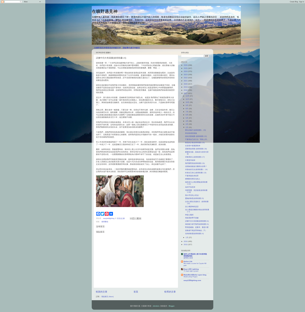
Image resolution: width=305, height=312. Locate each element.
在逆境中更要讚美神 (192, 146)
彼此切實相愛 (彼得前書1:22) (196, 136)
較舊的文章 (170, 291)
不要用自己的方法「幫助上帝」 (196, 139)
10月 (188, 102)
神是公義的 (189, 215)
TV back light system (191, 271)
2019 (186, 87)
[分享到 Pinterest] (140, 218)
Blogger (171, 306)
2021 (186, 81)
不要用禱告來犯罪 (191, 176)
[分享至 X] (135, 218)
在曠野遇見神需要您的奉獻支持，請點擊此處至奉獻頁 (117, 48)
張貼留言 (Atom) (107, 296)
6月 (187, 115)
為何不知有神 (190, 187)
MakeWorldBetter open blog (195, 275)
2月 (187, 127)
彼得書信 (105, 222)
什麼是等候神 (190, 160)
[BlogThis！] (133, 218)
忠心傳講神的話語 (191, 206)
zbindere (156, 306)
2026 (186, 65)
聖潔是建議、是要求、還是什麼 (196, 227)
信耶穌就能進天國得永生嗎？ (196, 166)
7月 (187, 112)
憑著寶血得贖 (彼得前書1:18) (196, 149)
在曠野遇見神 (104, 11)
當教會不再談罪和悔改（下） (196, 230)
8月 (187, 109)
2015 (186, 244)
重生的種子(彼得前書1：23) (195, 130)
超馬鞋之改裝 (188, 258)
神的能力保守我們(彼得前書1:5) (197, 224)
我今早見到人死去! (192, 195)
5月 (187, 118)
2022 (186, 78)
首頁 (136, 291)
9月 (187, 105)
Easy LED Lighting (191, 269)
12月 (188, 96)
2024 (186, 71)
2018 (186, 90)
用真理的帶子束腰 (191, 218)
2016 (186, 241)
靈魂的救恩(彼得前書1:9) (194, 198)
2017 (186, 93)
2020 (186, 84)
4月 (187, 121)
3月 (187, 124)
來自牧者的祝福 (191, 133)
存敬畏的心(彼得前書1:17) (195, 157)
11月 (187, 99)
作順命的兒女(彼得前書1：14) (196, 169)
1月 (187, 237)
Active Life (188, 261)
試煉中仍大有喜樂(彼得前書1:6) (197, 221)
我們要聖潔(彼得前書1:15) (195, 163)
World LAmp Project (190, 277)
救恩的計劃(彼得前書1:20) (195, 143)
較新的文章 (101, 291)
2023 (186, 75)
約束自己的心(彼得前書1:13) (195, 173)
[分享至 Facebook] (138, 218)
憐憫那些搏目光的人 (192, 179)
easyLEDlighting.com (192, 280)
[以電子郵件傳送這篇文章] (131, 218)
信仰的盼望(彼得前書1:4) (194, 233)
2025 (186, 68)
